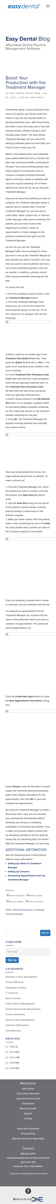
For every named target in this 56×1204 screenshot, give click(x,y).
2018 (11, 1068)
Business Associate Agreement (28, 1138)
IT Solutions (12, 993)
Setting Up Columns (18, 871)
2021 (11, 1052)
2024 (12, 1046)
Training (28, 1118)
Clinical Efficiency (31, 97)
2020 (12, 1057)
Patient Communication (22, 910)
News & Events (13, 998)
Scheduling (39, 910)
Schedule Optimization (17, 1025)
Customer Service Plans (28, 1098)
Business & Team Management (21, 976)
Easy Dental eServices (28, 1093)
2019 (11, 1062)
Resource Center (28, 1108)
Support (28, 1113)
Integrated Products (16, 987)
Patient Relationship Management (23, 1009)
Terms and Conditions (28, 1128)
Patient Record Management (20, 1003)
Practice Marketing (15, 1014)
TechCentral (28, 1103)
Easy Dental (28, 1088)
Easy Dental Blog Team (24, 93)
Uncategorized (13, 1030)
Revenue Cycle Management (20, 1019)
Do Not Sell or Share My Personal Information (29, 1174)
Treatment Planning (14, 914)
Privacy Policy (28, 1133)
